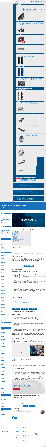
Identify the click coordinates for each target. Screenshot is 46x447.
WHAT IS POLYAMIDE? (15, 232)
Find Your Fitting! (28, 33)
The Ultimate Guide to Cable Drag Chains (5, 233)
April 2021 (2, 374)
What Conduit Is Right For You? (23, 20)
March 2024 (2, 269)
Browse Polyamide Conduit (29, 265)
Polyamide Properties (15, 234)
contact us (25, 403)
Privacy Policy (36, 434)
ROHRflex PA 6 (15, 237)
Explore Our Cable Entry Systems (31, 123)
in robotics (26, 379)
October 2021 (3, 367)
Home (1, 207)
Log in (2, 410)
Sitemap (36, 433)
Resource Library (18, 439)
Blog (3, 207)
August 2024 (2, 265)
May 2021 (2, 297)
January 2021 (2, 378)
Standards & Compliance (4, 248)
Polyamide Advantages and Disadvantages (18, 239)
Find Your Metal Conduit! (30, 52)
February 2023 (3, 353)
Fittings (16, 428)
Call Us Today (32, 406)
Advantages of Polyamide (16, 240)
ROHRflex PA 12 (15, 236)
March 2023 (2, 276)
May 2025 (2, 259)
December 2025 (3, 255)
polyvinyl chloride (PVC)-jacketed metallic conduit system (35, 291)
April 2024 (2, 343)
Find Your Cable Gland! (29, 112)
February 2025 (3, 262)
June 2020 (2, 385)
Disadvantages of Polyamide (16, 241)
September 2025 (3, 332)
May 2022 (2, 286)
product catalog (20, 403)
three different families (23, 258)
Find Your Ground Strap (30, 174)
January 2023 (2, 279)
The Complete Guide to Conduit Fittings (5, 220)
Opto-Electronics (25, 435)
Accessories (17, 435)
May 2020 (2, 311)
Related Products (14, 235)
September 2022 (3, 280)
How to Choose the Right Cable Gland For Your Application (5, 215)
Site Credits (36, 432)
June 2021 (2, 371)
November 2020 (3, 304)
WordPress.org (3, 414)
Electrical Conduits (3, 399)
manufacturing (32, 365)
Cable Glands (2, 241)
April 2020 (2, 388)
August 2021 (2, 294)
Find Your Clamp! (28, 43)
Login (36, 1)
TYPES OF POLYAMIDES (15, 233)
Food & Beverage (25, 441)
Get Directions (4, 430)
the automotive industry (21, 372)
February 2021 (3, 301)
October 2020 (3, 381)
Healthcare (2, 244)
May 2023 (2, 273)
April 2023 (2, 350)
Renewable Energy (25, 428)
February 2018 (3, 314)
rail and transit (36, 365)
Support (17, 437)
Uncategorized (3, 406)
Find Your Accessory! (29, 156)
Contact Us (38, 1)
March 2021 (2, 300)
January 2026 (2, 329)
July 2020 (2, 308)
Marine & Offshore (25, 432)
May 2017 (2, 315)
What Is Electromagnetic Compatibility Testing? (4, 228)
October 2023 (3, 346)
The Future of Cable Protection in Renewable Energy (5, 217)
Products (17, 426)
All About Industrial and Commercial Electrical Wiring (5, 222)
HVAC (24, 436)
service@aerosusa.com (7, 432)
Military (24, 440)
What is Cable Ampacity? (4, 236)
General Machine (25, 431)
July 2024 (2, 266)
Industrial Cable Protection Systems (17, 243)
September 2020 (3, 307)
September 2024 (3, 339)
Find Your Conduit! (22, 65)
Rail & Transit (2, 247)
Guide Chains (17, 432)
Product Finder (43, 1)
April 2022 (2, 287)
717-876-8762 (32, 1)
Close (13, 201)
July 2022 (2, 283)
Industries (25, 426)
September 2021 (3, 293)
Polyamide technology (15, 359)
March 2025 (2, 336)
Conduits (17, 427)
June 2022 (2, 360)
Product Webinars (18, 438)
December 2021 (3, 290)
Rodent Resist (15, 238)
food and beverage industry (24, 375)
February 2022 (3, 364)
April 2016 (2, 392)
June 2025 (2, 258)
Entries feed (2, 411)
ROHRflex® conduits (18, 279)
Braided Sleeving (3, 240)
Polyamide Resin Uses (15, 242)
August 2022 (2, 357)
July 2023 (2, 272)
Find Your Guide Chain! (29, 165)
